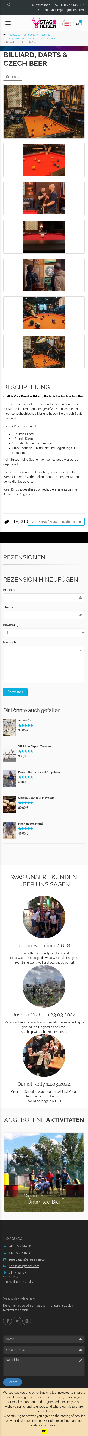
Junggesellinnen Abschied (21, 38)
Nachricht (10, 642)
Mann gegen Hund (30, 823)
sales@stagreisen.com (24, 1266)
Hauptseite (14, 34)
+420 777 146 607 (71, 5)
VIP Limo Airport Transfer (34, 746)
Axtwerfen (25, 720)
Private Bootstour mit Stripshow (39, 772)
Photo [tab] (15, 76)
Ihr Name (9, 590)
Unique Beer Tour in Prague (36, 797)
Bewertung (10, 625)
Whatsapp (43, 5)
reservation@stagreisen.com (63, 10)
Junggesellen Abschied (37, 34)
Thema (8, 607)
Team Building (48, 38)
